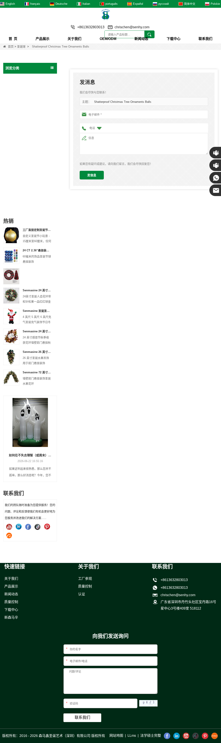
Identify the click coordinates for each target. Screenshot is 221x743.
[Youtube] (9, 526)
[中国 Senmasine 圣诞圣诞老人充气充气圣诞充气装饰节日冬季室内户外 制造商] (11, 315)
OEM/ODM (108, 39)
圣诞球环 (13, 123)
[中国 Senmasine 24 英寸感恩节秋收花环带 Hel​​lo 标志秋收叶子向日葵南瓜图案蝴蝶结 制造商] (11, 336)
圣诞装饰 (13, 150)
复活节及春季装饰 (19, 177)
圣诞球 (21, 46)
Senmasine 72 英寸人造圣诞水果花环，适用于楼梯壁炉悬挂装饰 (37, 372)
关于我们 (74, 39)
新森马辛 (11, 617)
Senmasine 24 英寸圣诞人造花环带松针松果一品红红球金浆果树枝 (37, 290)
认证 (81, 594)
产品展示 (42, 39)
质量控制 (11, 602)
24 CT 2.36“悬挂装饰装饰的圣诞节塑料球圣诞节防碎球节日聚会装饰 (37, 250)
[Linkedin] (18, 526)
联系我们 (205, 39)
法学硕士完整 (150, 735)
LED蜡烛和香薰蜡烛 (20, 196)
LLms (132, 735)
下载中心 (173, 39)
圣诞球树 (13, 141)
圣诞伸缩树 (14, 114)
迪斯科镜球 (14, 187)
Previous (5, 433)
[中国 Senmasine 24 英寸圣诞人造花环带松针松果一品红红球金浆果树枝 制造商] (11, 295)
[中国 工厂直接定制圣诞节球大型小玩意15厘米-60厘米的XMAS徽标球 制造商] (11, 235)
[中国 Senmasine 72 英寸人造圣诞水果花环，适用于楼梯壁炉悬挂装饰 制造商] (11, 377)
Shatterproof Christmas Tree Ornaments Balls (122, 101)
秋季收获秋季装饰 (19, 168)
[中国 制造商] (11, 276)
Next (55, 433)
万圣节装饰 (14, 159)
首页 (11, 46)
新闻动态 (141, 39)
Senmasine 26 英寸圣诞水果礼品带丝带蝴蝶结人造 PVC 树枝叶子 (37, 351)
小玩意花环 (14, 132)
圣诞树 (11, 87)
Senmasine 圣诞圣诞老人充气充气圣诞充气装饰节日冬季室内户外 (37, 310)
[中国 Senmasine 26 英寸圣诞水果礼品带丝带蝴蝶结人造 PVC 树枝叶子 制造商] (11, 356)
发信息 (91, 175)
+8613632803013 (173, 587)
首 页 (13, 39)
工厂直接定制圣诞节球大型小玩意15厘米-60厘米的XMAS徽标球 (37, 229)
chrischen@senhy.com (132, 27)
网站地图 (116, 735)
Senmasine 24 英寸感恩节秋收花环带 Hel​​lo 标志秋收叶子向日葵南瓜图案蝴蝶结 (37, 331)
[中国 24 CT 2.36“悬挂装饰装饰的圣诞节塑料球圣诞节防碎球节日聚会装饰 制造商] (11, 255)
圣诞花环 (13, 96)
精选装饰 (13, 205)
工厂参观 (85, 578)
